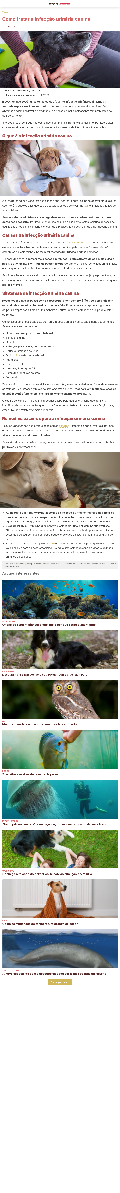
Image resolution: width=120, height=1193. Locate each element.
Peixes (5, 771)
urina (17, 355)
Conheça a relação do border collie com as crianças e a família (47, 874)
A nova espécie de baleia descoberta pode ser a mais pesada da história (54, 973)
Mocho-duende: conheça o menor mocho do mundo (39, 724)
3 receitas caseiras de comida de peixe (30, 774)
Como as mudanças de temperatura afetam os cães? (40, 924)
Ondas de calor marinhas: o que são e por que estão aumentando (49, 624)
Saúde (5, 12)
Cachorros (8, 671)
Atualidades (8, 621)
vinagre (50, 543)
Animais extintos (11, 970)
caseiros (64, 425)
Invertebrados (10, 821)
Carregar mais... (60, 982)
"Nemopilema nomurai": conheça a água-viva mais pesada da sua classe (54, 824)
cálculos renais (75, 242)
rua (86, 205)
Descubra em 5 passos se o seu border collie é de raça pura (45, 674)
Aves (4, 721)
